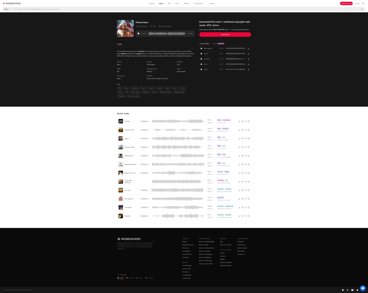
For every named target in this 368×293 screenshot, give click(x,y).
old (127, 92)
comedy (159, 88)
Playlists (186, 3)
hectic (120, 92)
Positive (219, 165)
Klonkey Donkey (130, 147)
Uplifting (224, 165)
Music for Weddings (205, 257)
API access (185, 272)
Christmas (221, 180)
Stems (218, 43)
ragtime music (179, 92)
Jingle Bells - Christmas (129, 181)
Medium (149, 71)
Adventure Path (129, 130)
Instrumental (181, 71)
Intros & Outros (187, 254)
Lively (218, 122)
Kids (153, 78)
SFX (169, 3)
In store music (186, 278)
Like (154, 26)
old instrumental (133, 96)
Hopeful (224, 191)
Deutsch (140, 278)
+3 (144, 164)
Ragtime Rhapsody (130, 164)
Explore (152, 3)
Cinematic (221, 189)
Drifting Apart (129, 155)
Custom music (186, 268)
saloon (154, 92)
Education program (226, 262)
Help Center (241, 251)
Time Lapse (128, 207)
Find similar (143, 26)
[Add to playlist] (248, 121)
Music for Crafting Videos (206, 248)
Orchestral (228, 157)
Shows (149, 78)
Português (151, 278)
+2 (144, 121)
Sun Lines (128, 190)
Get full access (346, 3)
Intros (177, 3)
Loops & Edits (204, 43)
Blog (221, 241)
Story (226, 131)
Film (218, 131)
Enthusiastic (151, 64)
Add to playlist (166, 26)
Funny (225, 148)
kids (119, 88)
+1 (144, 147)
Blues (219, 137)
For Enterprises (186, 265)
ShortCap (185, 257)
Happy (219, 140)
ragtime (146, 92)
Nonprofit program (225, 265)
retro (175, 88)
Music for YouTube (225, 245)
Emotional (222, 157)
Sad (224, 154)
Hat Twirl (127, 121)
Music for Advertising (205, 260)
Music (161, 3)
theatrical (121, 96)
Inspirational (229, 206)
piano (126, 88)
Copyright (240, 241)
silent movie (135, 92)
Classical (220, 171)
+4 (144, 138)
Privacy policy (241, 245)
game (167, 88)
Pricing (211, 3)
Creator (222, 253)
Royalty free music (187, 245)
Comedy (165, 78)
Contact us (240, 254)
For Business (198, 3)
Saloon (127, 138)
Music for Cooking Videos (206, 241)
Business (222, 256)
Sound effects (186, 251)
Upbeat (223, 183)
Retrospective (129, 199)
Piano (119, 78)
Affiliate (222, 259)
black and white (165, 92)
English (122, 278)
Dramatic (225, 128)
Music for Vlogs (203, 245)
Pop (229, 200)
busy (143, 88)
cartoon (182, 88)
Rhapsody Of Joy (130, 173)
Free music (185, 248)
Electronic (221, 197)
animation (134, 88)
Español (131, 278)
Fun (224, 137)
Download (225, 34)
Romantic (228, 189)
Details (119, 44)
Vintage (158, 78)
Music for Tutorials (204, 251)
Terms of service (242, 248)
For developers (186, 275)
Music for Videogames (205, 254)
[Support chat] (363, 288)
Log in (357, 3)
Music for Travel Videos (206, 263)
